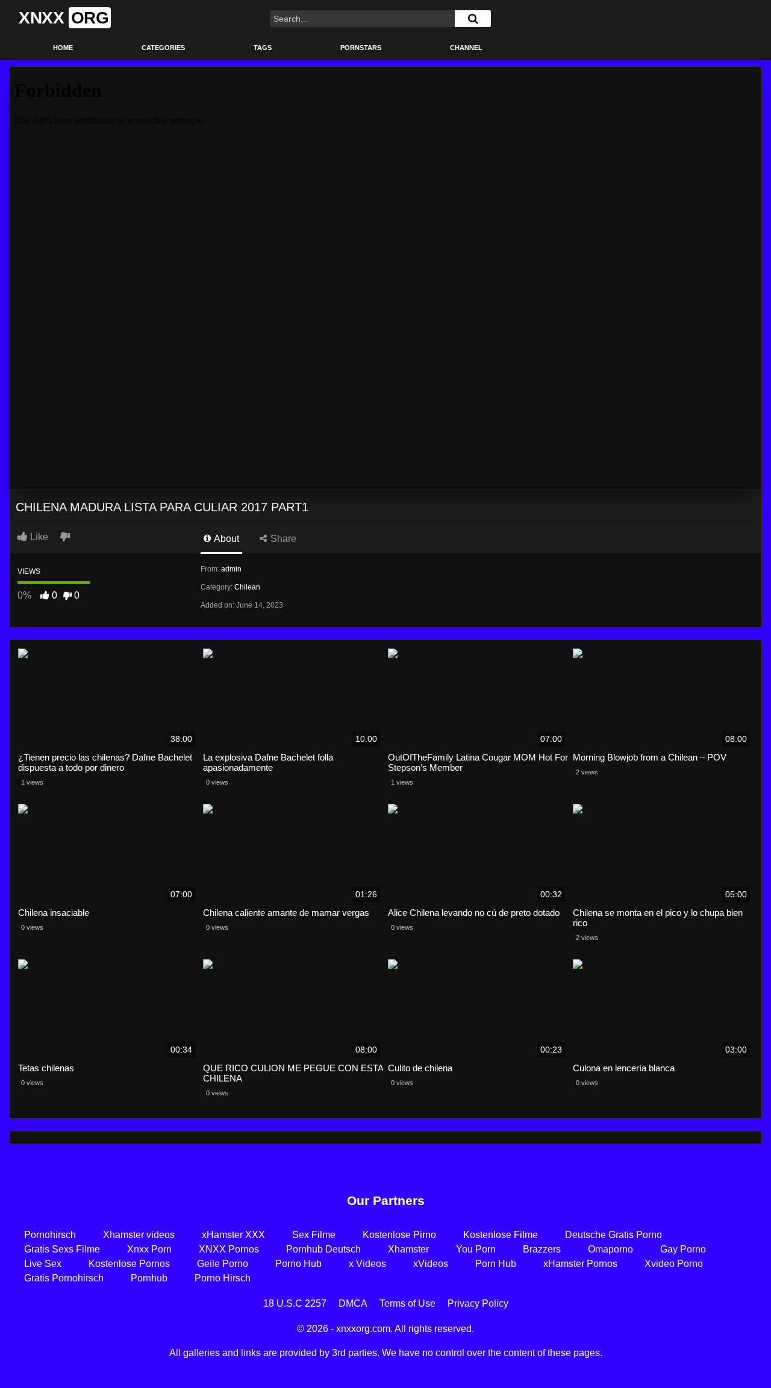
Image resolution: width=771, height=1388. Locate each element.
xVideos (430, 1264)
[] (473, 18)
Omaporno (610, 1249)
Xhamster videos (139, 1235)
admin (231, 569)
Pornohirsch (50, 1235)
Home (63, 47)
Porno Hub (298, 1264)
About (225, 539)
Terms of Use (407, 1303)
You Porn (476, 1249)
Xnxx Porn (149, 1249)
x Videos (367, 1264)
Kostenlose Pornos (129, 1264)
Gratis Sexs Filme (62, 1249)
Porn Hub (495, 1264)
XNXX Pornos (229, 1249)
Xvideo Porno (674, 1264)
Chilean (247, 587)
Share (282, 539)
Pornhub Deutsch (323, 1249)
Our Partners (386, 1200)
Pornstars (360, 47)
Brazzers (542, 1249)
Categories (163, 47)
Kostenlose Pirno (399, 1235)
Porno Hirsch (223, 1278)
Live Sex (42, 1264)
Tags (263, 47)
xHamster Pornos (580, 1264)
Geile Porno (222, 1264)
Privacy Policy (478, 1303)
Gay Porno (683, 1249)
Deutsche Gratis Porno (613, 1235)
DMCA (353, 1303)
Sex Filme (314, 1235)
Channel (466, 47)
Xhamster (408, 1249)
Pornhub (149, 1278)
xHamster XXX (233, 1235)
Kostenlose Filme (500, 1235)
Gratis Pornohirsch (64, 1278)
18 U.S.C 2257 (294, 1303)
